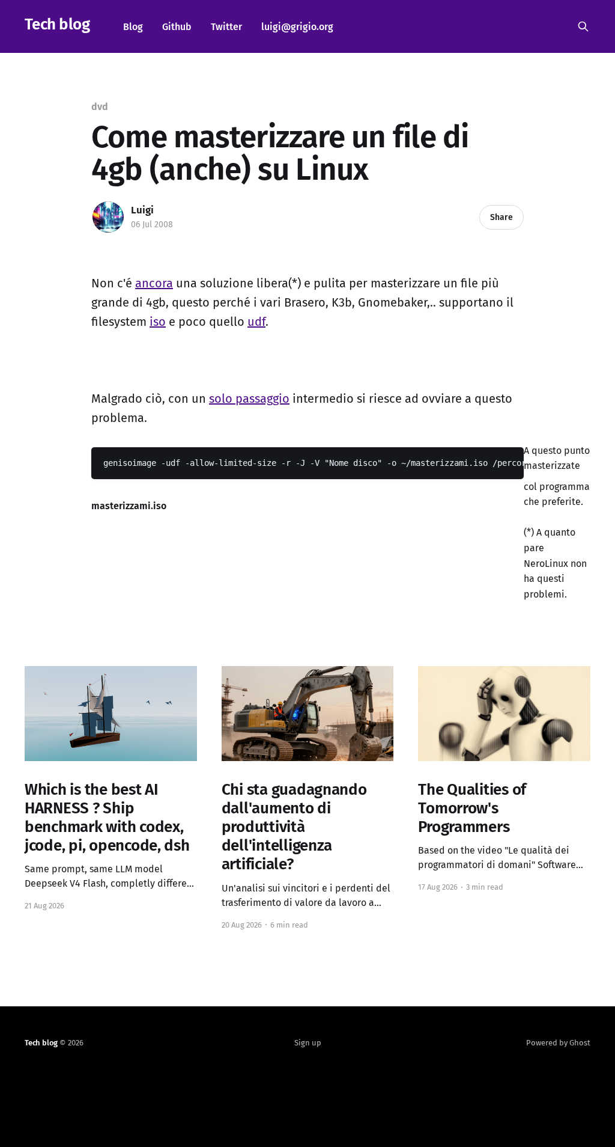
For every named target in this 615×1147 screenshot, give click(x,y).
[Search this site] (583, 26)
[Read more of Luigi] (108, 217)
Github (177, 26)
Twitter (226, 26)
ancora (154, 283)
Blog (133, 26)
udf (256, 321)
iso (158, 321)
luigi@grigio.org (297, 26)
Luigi (142, 210)
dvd (99, 106)
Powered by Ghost (558, 1042)
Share (501, 217)
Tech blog (57, 25)
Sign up (307, 1042)
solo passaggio (249, 398)
